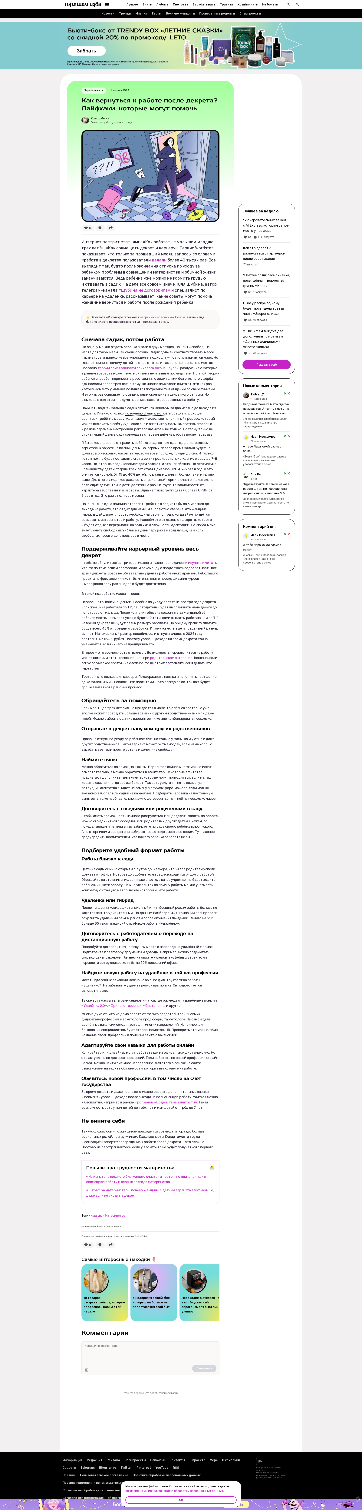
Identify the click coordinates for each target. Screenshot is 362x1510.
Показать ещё (266, 364)
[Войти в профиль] (297, 4)
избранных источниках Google (162, 317)
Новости (107, 13)
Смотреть (180, 4)
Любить (162, 4)
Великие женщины (180, 13)
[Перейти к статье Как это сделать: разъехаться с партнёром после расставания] (267, 256)
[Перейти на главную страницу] (83, 4)
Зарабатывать (204, 4)
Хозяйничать (248, 4)
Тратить (226, 4)
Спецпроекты (250, 13)
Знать (147, 4)
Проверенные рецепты (217, 13)
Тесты (156, 13)
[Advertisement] (266, 141)
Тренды (125, 13)
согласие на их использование (148, 1491)
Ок (181, 1500)
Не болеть (270, 4)
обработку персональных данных (198, 1491)
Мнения (141, 13)
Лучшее (132, 4)
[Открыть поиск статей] (288, 4)
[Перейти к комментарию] (267, 410)
